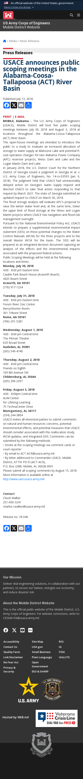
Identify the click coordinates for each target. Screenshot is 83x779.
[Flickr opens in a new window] (30, 630)
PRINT (7, 117)
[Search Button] (70, 15)
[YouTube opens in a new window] (22, 630)
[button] (19, 7)
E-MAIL (20, 117)
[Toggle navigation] (77, 15)
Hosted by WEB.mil (15, 717)
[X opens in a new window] (14, 630)
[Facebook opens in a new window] (5, 630)
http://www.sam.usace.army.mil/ (24, 479)
